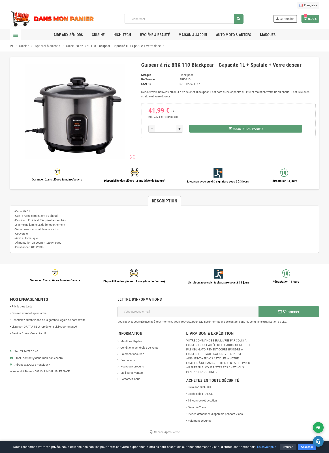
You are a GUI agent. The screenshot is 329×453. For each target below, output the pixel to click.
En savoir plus (266, 447)
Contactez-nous (130, 379)
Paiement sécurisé (132, 354)
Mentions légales (131, 341)
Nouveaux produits (132, 366)
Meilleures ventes (131, 372)
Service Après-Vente (164, 432)
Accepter (307, 447)
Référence (148, 79)
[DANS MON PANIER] (52, 18)
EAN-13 (146, 84)
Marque (146, 75)
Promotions (127, 360)
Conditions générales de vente (139, 347)
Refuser (288, 447)
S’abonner (290, 311)
